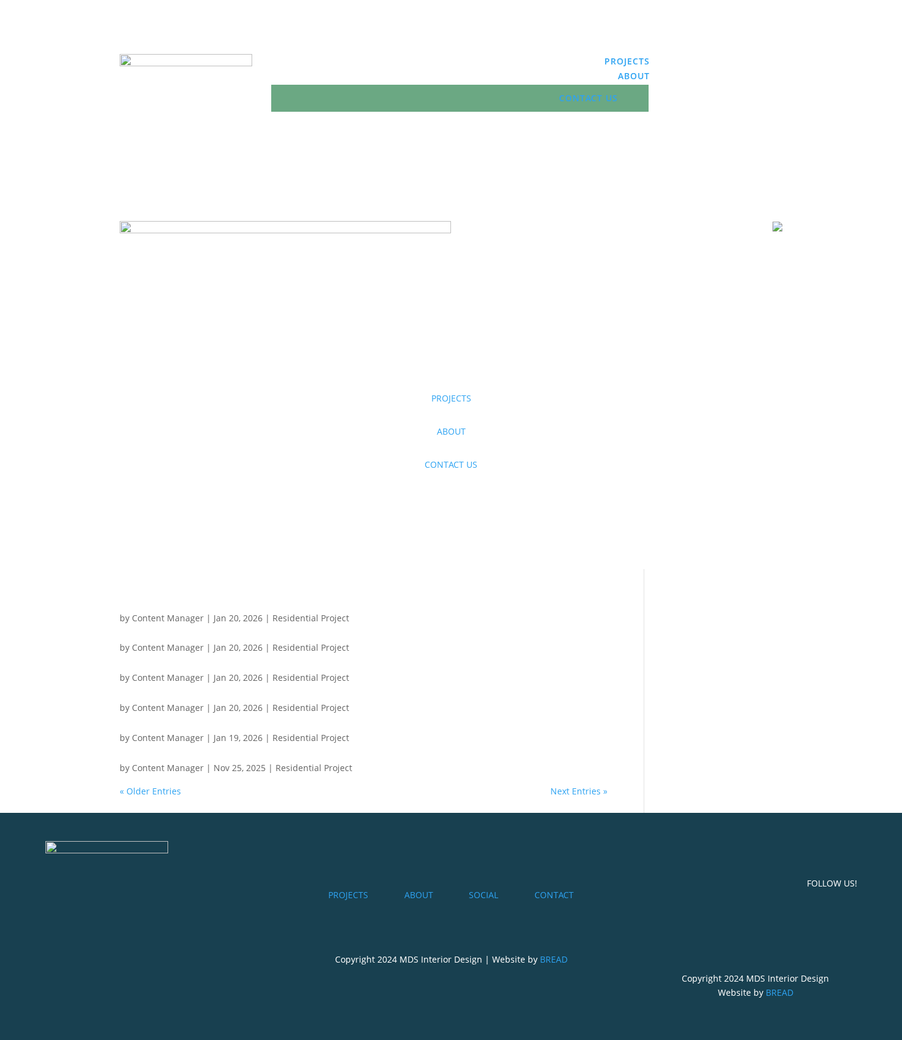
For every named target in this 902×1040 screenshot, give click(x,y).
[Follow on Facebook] (748, 64)
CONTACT (554, 895)
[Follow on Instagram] (772, 64)
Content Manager (168, 618)
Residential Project (310, 618)
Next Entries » (578, 791)
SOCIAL (483, 895)
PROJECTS (627, 61)
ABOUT (634, 76)
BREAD (554, 959)
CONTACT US (588, 98)
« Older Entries (150, 791)
